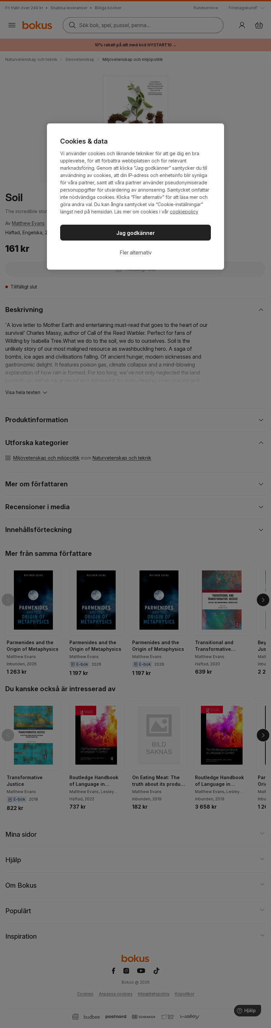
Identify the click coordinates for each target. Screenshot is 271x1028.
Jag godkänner (135, 233)
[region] (135, 196)
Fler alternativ (136, 252)
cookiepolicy (184, 211)
